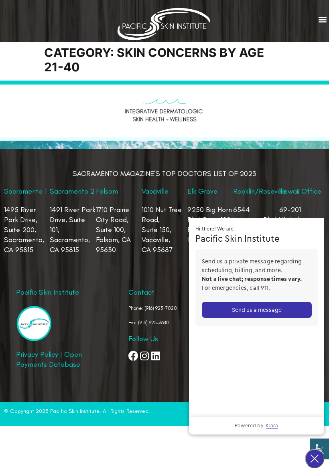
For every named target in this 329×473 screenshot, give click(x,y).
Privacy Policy (37, 354)
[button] (322, 19)
